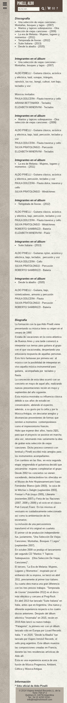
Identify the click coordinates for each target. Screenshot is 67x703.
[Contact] (53, 8)
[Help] (57, 8)
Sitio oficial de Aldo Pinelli (32, 685)
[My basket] (49, 8)
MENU (5, 8)
